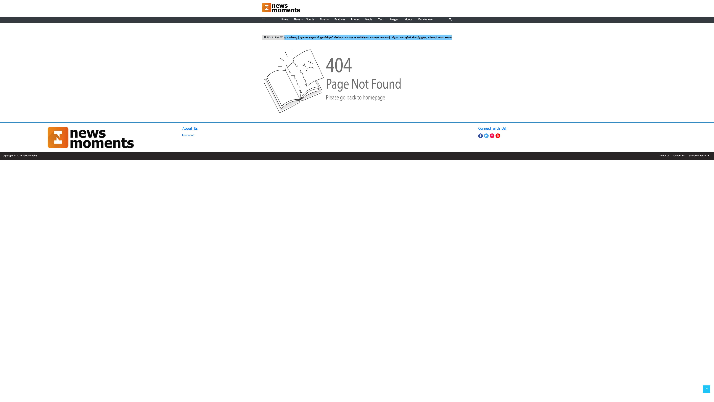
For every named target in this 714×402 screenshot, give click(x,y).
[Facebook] (480, 135)
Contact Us (679, 156)
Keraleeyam (425, 19)
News (297, 19)
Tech (381, 19)
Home (285, 19)
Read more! (188, 135)
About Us (190, 129)
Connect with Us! (492, 129)
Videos (408, 19)
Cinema (324, 19)
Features (340, 19)
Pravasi (355, 19)
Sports (310, 19)
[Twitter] (486, 135)
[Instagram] (492, 135)
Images (394, 19)
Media (368, 19)
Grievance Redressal (699, 156)
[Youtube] (498, 135)
